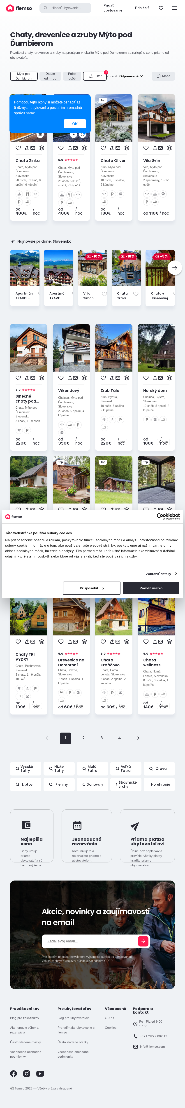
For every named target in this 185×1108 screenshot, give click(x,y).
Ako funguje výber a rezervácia (24, 1030)
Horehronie (160, 784)
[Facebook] (13, 1076)
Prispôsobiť (89, 588)
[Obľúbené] (161, 7)
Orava (161, 768)
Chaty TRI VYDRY (25, 657)
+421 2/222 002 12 (153, 1036)
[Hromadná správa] (41, 148)
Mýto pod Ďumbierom (24, 76)
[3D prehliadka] (40, 134)
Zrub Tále (110, 390)
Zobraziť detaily (158, 574)
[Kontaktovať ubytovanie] (32, 148)
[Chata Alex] (28, 480)
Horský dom (155, 390)
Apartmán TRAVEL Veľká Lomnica (58, 300)
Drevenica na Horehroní (71, 662)
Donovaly (95, 784)
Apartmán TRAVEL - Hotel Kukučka (24, 300)
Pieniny (62, 784)
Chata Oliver (113, 160)
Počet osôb (72, 76)
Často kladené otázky (25, 1042)
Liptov (27, 784)
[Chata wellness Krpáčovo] (156, 611)
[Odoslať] (143, 941)
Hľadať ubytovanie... (66, 8)
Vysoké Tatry (27, 768)
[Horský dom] (156, 348)
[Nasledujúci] (175, 267)
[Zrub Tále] (113, 348)
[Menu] (174, 7)
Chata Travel (122, 295)
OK (75, 124)
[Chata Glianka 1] (156, 480)
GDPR (109, 1018)
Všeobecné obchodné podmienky (25, 1054)
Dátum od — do (50, 76)
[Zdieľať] (27, 148)
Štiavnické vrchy (128, 784)
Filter (100, 75)
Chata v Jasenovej (159, 295)
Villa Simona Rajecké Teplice (89, 300)
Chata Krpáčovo (110, 662)
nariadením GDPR (101, 961)
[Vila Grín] (156, 118)
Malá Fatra (92, 768)
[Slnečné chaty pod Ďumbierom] (28, 348)
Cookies (110, 1027)
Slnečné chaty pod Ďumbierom (27, 401)
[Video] (73, 134)
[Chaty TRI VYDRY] (28, 611)
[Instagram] (26, 1076)
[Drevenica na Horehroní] (71, 611)
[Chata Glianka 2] (113, 480)
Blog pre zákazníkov (24, 1018)
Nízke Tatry (59, 768)
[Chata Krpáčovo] (113, 611)
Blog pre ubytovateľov (73, 1018)
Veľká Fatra (126, 768)
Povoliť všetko (151, 588)
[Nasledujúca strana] (137, 738)
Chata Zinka (28, 160)
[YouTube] (40, 1075)
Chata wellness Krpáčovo (152, 665)
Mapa (166, 76)
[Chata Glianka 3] (71, 480)
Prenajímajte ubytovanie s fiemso (76, 1030)
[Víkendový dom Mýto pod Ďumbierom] (71, 348)
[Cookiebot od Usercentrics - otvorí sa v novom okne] (160, 516)
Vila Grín (151, 160)
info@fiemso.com (152, 1046)
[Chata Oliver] (113, 118)
